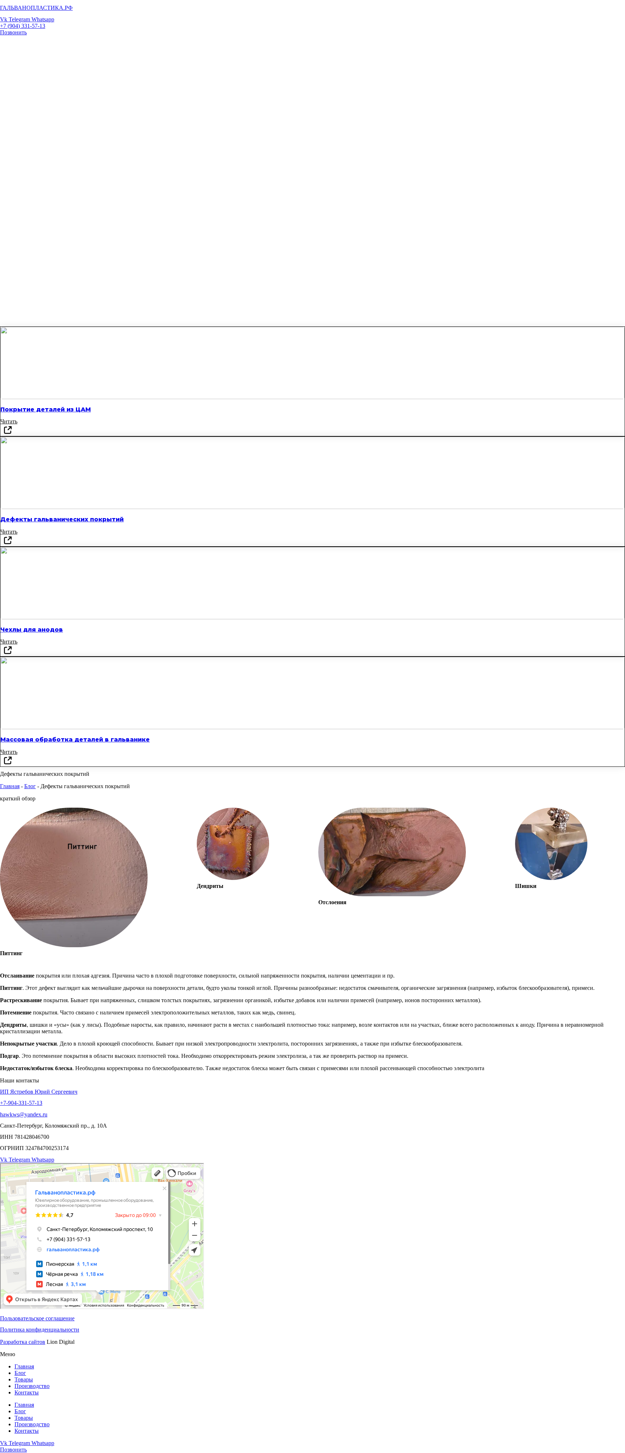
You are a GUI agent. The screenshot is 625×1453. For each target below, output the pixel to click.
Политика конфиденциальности (39, 1329)
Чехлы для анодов (31, 629)
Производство (32, 1386)
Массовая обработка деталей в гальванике (75, 739)
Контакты (26, 1392)
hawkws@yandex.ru (23, 1114)
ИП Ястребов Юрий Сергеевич (38, 1092)
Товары (23, 1379)
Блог (30, 786)
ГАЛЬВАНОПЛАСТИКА (36, 8)
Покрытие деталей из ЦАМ (45, 409)
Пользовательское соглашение (37, 1318)
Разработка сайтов (22, 1342)
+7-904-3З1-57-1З (21, 1103)
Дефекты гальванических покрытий (62, 519)
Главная (10, 786)
